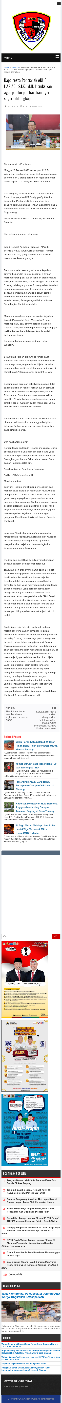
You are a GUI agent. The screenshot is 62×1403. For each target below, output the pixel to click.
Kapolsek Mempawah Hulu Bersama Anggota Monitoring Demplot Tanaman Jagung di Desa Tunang (36, 807)
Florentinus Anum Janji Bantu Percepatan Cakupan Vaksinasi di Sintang (35, 785)
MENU (8, 57)
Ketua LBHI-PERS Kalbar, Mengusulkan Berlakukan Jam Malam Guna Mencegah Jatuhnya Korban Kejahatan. (45, 720)
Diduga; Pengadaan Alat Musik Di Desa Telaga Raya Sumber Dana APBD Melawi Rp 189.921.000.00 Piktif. (30, 1230)
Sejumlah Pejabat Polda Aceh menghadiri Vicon (23, 1364)
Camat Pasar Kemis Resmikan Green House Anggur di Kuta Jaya (33, 1254)
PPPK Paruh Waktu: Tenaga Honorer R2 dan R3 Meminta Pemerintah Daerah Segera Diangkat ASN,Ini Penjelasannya (28, 1243)
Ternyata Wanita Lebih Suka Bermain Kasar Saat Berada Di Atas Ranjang (31, 1182)
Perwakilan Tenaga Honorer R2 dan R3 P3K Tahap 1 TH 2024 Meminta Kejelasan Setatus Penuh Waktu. (33, 1219)
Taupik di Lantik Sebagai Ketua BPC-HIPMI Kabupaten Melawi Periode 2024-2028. (29, 1191)
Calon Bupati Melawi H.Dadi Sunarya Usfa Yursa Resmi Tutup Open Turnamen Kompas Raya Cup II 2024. (29, 1265)
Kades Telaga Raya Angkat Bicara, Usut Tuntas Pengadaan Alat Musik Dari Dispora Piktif (30, 1210)
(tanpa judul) (15, 1274)
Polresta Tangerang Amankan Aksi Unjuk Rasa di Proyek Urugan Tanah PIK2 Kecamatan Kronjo (32, 1200)
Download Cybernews (17, 1386)
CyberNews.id (30, 1399)
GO (55, 936)
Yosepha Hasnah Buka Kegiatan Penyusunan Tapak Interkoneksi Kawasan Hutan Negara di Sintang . (25, 1369)
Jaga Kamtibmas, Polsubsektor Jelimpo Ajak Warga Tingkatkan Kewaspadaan (30, 1295)
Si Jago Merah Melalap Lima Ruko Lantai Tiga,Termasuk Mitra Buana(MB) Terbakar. (35, 829)
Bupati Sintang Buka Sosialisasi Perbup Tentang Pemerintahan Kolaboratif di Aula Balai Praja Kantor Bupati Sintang (30, 1352)
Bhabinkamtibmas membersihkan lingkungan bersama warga (16, 715)
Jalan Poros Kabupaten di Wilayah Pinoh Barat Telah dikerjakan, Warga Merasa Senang (36, 745)
